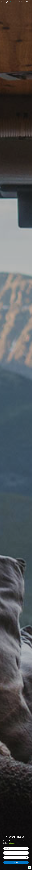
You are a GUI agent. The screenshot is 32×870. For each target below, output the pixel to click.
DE (24, 1)
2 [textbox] (5, 857)
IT (19, 1)
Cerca (16, 862)
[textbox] (7, 849)
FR (27, 1)
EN (21, 1)
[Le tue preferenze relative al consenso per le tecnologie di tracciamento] (29, 867)
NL (29, 1)
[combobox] (16, 849)
